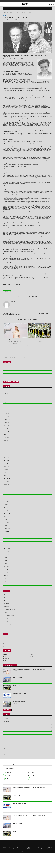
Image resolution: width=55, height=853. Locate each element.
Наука (5, 612)
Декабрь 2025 (7, 413)
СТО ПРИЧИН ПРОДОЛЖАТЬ (9, 377)
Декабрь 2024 (7, 449)
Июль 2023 (6, 498)
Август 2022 (6, 531)
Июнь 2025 (6, 431)
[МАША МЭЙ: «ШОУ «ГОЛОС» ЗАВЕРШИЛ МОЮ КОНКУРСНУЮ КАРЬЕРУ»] (15, 330)
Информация (6, 606)
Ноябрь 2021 (6, 557)
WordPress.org (6, 646)
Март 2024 (6, 475)
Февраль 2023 (7, 513)
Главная (4, 12)
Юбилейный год (7, 630)
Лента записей (6, 640)
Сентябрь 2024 (7, 457)
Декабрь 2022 (7, 519)
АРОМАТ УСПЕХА (39, 340)
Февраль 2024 (7, 478)
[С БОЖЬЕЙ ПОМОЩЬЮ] (7, 679)
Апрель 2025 (6, 437)
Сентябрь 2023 (7, 493)
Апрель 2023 (6, 507)
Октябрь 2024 (7, 454)
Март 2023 (6, 510)
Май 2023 (6, 504)
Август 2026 (6, 390)
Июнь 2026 (6, 396)
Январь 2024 (6, 481)
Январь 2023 (6, 516)
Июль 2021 (6, 569)
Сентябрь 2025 (7, 422)
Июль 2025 (6, 428)
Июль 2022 (6, 534)
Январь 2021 (6, 587)
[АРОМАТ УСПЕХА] (39, 330)
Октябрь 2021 (7, 560)
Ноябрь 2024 (6, 452)
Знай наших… (7, 603)
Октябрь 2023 (7, 490)
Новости (6, 618)
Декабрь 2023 (7, 484)
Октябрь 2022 (7, 525)
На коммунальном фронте (9, 609)
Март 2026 (6, 405)
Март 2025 (6, 440)
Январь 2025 (6, 446)
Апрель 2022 (6, 543)
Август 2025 (6, 425)
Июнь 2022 (6, 537)
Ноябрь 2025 (6, 416)
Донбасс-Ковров (7, 291)
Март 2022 (6, 545)
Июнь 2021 (6, 572)
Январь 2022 (6, 551)
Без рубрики (6, 597)
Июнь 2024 (6, 466)
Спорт (5, 627)
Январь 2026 (6, 410)
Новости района (7, 621)
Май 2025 (6, 434)
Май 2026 (6, 399)
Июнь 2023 (6, 501)
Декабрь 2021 (7, 554)
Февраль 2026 (7, 408)
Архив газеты (7, 594)
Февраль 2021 (7, 584)
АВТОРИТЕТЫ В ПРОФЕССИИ (9, 375)
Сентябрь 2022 (7, 528)
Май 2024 (6, 469)
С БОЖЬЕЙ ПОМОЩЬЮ (8, 369)
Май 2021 (6, 575)
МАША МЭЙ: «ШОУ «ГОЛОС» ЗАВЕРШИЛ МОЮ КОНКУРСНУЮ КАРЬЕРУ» (15, 340)
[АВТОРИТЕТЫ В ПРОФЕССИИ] (7, 695)
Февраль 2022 (7, 548)
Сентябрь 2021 (7, 563)
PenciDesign (24, 847)
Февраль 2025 (7, 443)
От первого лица (7, 624)
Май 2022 (6, 540)
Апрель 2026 (6, 402)
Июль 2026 (6, 393)
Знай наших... (11, 12)
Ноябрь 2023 (6, 487)
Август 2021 (6, 566)
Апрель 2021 (6, 578)
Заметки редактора (8, 600)
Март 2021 (6, 581)
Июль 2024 (6, 463)
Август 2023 (6, 496)
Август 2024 (6, 460)
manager (9, 19)
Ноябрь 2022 (6, 522)
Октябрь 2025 (7, 419)
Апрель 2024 (6, 472)
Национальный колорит (9, 615)
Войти (4, 638)
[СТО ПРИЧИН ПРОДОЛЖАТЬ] (7, 704)
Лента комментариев (7, 643)
